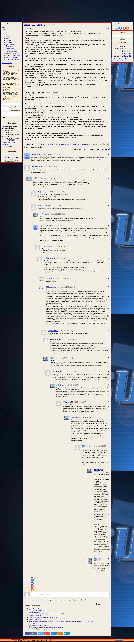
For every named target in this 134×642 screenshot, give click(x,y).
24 (125, 58)
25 (127, 58)
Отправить (35, 600)
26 (130, 58)
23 (122, 58)
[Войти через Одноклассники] (32, 589)
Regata (55, 358)
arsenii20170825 (40, 154)
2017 (33, 25)
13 (107, 472)
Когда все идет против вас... (39, 625)
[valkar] (89, 561)
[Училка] (29, 179)
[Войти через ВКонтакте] (32, 583)
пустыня (61, 144)
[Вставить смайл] (20, 102)
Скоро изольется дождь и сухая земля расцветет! (46, 627)
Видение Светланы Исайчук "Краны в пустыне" (46, 614)
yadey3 (45, 226)
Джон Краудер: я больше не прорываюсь (43, 617)
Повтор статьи (34, 608)
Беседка (10, 19)
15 (76, 339)
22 (120, 58)
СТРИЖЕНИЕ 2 (35, 619)
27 (115, 60)
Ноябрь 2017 (122, 46)
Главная (3, 19)
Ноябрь (39, 25)
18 (57, 178)
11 (82, 448)
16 (64, 214)
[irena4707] (41, 280)
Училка (40, 178)
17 (57, 166)
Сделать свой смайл (80, 600)
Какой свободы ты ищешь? (38, 629)
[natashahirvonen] (41, 288)
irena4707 (53, 278)
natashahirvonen (54, 287)
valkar (99, 559)
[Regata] (45, 359)
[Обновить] (18, 102)
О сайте (4, 29)
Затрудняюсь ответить (12, 138)
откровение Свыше (83, 144)
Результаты (6, 142)
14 (63, 205)
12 (69, 258)
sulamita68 (57, 339)
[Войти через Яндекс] (32, 586)
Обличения (9, 130)
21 (61, 154)
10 (44, 25)
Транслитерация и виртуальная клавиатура (56, 600)
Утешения (8, 133)
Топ (3, 27)
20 (71, 278)
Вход (26, 19)
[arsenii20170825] (27, 156)
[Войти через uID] (32, 580)
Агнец (67, 144)
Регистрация (18, 19)
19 (63, 192)
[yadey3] (35, 227)
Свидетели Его (34, 612)
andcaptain (45, 205)
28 (118, 60)
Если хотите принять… (37, 610)
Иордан (73, 144)
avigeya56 (49, 144)
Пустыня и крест (35, 616)
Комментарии (7, 63)
